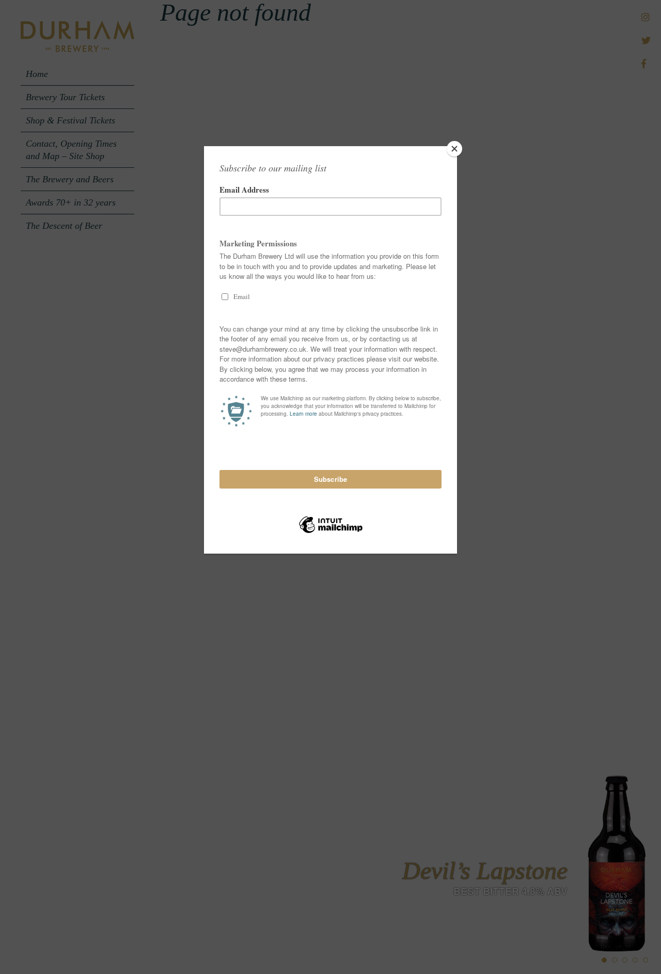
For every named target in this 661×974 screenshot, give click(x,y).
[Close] (454, 148)
